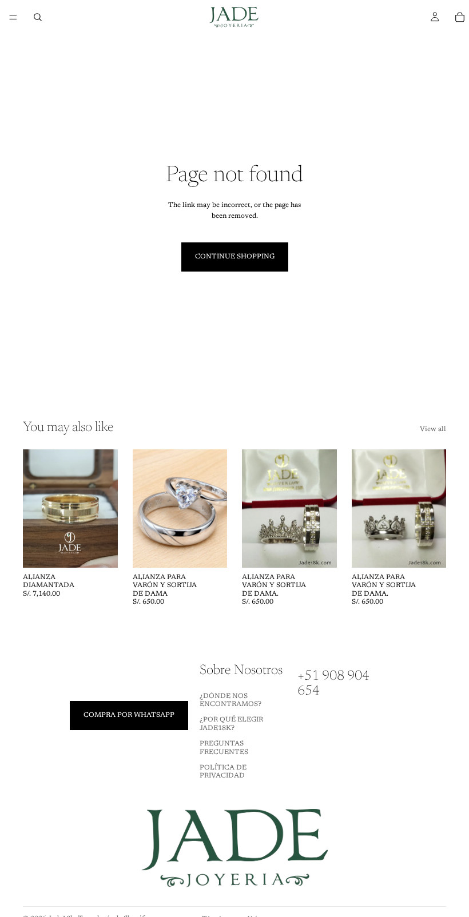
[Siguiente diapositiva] (105, 508)
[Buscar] (37, 17)
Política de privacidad (223, 771)
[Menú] (13, 17)
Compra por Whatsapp (129, 715)
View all (433, 429)
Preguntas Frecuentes (224, 747)
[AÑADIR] (100, 550)
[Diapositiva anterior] (35, 508)
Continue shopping (235, 256)
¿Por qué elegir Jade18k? (231, 724)
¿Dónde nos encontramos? (230, 700)
